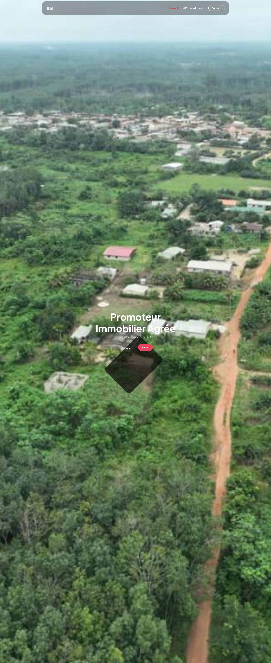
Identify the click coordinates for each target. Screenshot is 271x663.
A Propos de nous (193, 7)
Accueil (173, 7)
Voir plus (126, 347)
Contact (216, 8)
